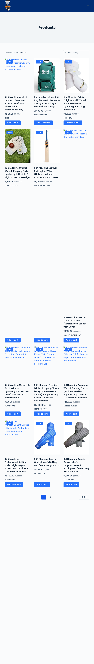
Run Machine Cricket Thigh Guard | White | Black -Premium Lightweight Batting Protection (75, 103)
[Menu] (88, 6)
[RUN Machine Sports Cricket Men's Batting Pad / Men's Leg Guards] (47, 437)
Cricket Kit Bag (40, 115)
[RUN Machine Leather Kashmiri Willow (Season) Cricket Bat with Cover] (76, 221)
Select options (43, 122)
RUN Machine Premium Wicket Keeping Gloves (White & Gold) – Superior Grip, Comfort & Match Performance (76, 391)
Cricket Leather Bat (42, 186)
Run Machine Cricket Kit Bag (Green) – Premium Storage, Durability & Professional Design (47, 102)
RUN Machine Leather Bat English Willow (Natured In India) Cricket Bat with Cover (46, 172)
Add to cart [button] (12, 122)
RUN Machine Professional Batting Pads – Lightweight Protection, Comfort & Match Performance (16, 465)
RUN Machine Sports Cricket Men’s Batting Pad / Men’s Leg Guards (46, 462)
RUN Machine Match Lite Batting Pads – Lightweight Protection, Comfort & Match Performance (17, 391)
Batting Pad (10, 406)
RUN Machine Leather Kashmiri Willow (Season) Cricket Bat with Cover (75, 322)
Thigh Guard (69, 118)
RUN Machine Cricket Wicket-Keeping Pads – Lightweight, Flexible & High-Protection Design (17, 172)
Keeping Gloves (11, 186)
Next (83, 497)
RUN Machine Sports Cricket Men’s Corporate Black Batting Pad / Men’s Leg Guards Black (76, 465)
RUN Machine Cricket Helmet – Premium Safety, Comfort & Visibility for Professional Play (16, 103)
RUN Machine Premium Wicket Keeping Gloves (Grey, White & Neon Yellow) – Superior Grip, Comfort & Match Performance (46, 393)
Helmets (8, 118)
